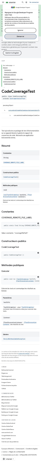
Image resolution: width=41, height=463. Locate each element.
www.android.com (7, 432)
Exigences (5, 373)
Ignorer (20, 30)
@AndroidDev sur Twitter (9, 400)
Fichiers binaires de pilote (9, 385)
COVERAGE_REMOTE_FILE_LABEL (14, 162)
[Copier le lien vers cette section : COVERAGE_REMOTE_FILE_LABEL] (34, 218)
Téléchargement (7, 376)
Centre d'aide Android (8, 423)
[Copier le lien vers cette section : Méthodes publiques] (26, 265)
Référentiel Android (7, 370)
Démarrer (20, 36)
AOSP (3, 61)
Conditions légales (31, 449)
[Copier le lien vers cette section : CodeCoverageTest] (21, 247)
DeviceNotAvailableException (14, 339)
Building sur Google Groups (10, 412)
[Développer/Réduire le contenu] (14, 65)
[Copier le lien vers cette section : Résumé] (12, 146)
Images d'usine (6, 382)
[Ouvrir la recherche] (23, 2)
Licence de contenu (24, 353)
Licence (5, 452)
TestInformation (13, 195)
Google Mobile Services (9, 435)
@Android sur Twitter (8, 397)
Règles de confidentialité (17, 452)
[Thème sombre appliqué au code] (38, 223)
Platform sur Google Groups (10, 409)
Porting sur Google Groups (10, 415)
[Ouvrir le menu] (3, 2)
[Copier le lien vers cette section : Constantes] (16, 212)
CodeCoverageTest (10, 177)
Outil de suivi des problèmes (10, 442)
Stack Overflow (6, 438)
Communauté (20, 449)
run (5, 195)
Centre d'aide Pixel (7, 426)
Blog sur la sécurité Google (10, 406)
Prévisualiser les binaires (9, 379)
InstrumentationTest (17, 98)
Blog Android (5, 403)
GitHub (4, 388)
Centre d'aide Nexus (8, 429)
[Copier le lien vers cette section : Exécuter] (11, 271)
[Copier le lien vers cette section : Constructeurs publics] (28, 241)
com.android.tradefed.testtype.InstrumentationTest (24, 110)
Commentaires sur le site (10, 455)
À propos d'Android (8, 449)
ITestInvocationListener (17, 196)
